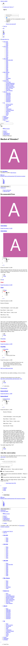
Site (4, 102)
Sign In (8, 21)
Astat (2, 287)
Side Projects (13, 172)
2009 (7, 71)
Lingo (7, 112)
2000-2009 (5, 58)
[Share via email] (3, 182)
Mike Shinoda (6, 72)
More (4, 120)
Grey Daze (8, 82)
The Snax (8, 89)
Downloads (8, 105)
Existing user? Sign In (8, 7)
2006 (7, 67)
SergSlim (3, 346)
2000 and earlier (9, 60)
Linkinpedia (5, 117)
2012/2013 (8, 96)
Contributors (8, 109)
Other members (9, 90)
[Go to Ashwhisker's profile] (14, 169)
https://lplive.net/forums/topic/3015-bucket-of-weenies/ (13, 176)
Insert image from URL (11, 483)
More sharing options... (5, 186)
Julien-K (5, 91)
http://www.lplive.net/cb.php (7, 368)
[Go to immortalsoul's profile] (4, 388)
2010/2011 (8, 95)
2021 (7, 75)
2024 (7, 42)
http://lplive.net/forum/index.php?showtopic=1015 (11, 378)
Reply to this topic (7, 190)
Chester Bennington (10, 83)
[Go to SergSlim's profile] (3, 338)
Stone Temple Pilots (10, 86)
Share (2, 175)
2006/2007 (8, 93)
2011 (7, 49)
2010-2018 (5, 46)
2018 (7, 57)
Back (7, 537)
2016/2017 (8, 99)
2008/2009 (8, 94)
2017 (7, 56)
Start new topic (6, 191)
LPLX (7, 113)
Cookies (5, 523)
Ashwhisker (5, 171)
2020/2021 (8, 101)
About (7, 106)
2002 (7, 62)
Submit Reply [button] (6, 494)
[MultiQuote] (4, 274)
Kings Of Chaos (9, 88)
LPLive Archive (9, 104)
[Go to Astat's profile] (2, 279)
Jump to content (4, 1)
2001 (7, 61)
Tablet (4, 489)
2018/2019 (8, 100)
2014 (7, 52)
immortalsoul (4, 391)
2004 (7, 64)
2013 (7, 51)
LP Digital (5, 118)
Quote (4, 276)
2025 (7, 44)
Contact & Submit (10, 110)
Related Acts (6, 80)
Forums (5, 116)
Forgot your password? (11, 24)
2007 (7, 68)
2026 (7, 45)
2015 (7, 53)
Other (7, 79)
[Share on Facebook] (3, 179)
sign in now (3, 457)
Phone (4, 490)
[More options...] (3, 265)
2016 (7, 55)
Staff (7, 107)
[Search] (2, 126)
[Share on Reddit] (3, 180)
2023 (7, 77)
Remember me (9, 19)
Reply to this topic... (6, 466)
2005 (7, 66)
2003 (7, 63)
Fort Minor (8, 78)
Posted (6, 228)
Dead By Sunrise (9, 85)
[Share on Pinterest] (3, 183)
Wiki (7, 115)
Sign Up (5, 26)
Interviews (8, 111)
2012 (7, 50)
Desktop (5, 487)
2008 (7, 69)
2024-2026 (5, 41)
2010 (7, 47)
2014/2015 (8, 97)
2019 (7, 74)
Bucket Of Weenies (10, 84)
